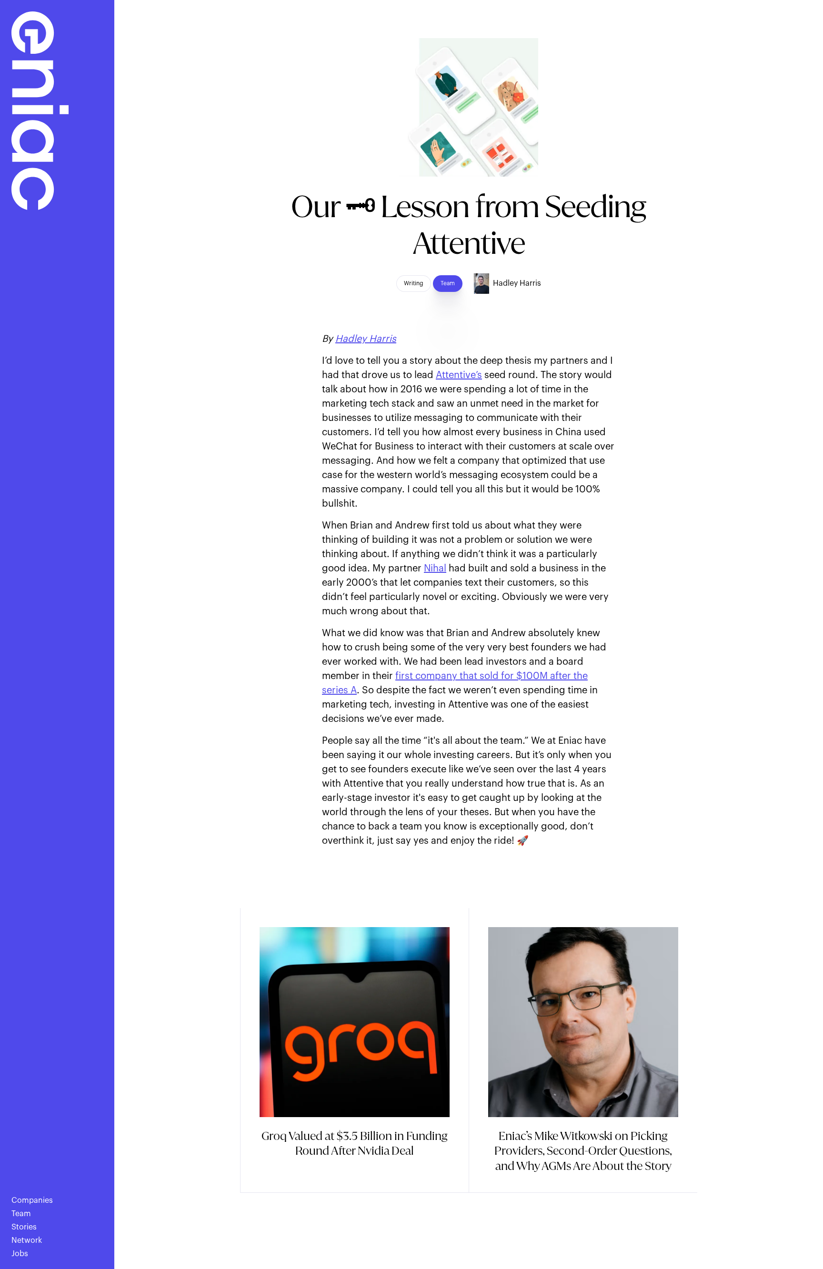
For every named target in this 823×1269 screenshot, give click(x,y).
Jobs (19, 1254)
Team (21, 1214)
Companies (32, 1200)
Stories (24, 1227)
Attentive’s (459, 375)
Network (26, 1240)
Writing (413, 283)
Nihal (435, 568)
